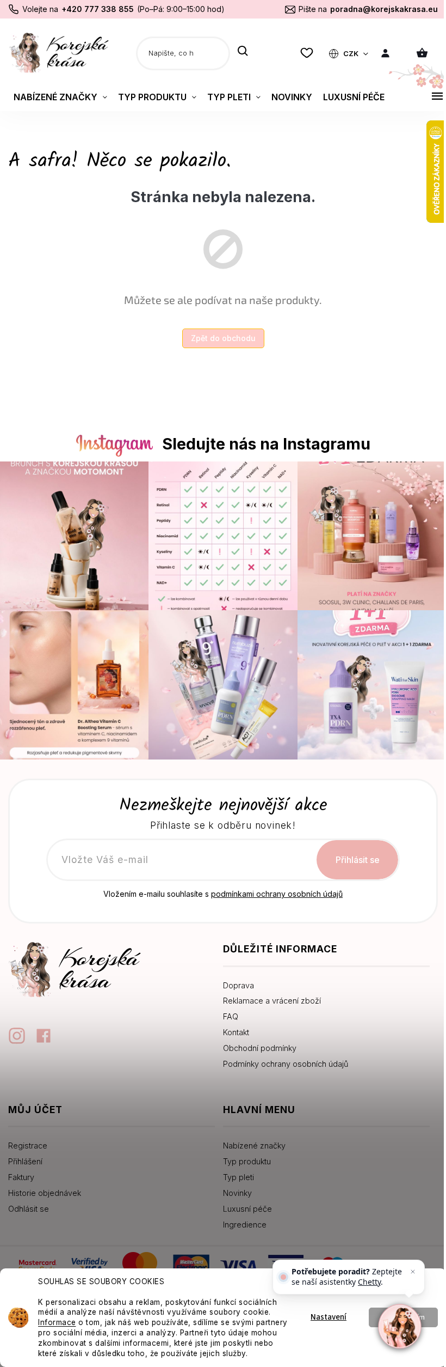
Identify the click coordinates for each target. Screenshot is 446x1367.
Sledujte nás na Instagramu (262, 443)
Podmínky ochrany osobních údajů (281, 1058)
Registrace (27, 1140)
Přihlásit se (353, 854)
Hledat (243, 52)
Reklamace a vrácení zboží (268, 995)
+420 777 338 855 (97, 9)
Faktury (21, 1171)
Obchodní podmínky (256, 1042)
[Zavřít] (405, 1272)
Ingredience (241, 1219)
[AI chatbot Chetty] (392, 1326)
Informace (57, 1312)
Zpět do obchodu (219, 338)
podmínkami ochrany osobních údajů (273, 888)
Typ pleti (234, 1171)
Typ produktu (243, 1156)
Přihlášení (25, 1156)
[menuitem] (60, 97)
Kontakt (232, 1026)
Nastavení (320, 1312)
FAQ (226, 1011)
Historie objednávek (44, 1187)
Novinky (233, 1187)
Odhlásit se (28, 1203)
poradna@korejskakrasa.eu (376, 9)
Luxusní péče (243, 1203)
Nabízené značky (250, 1140)
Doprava (234, 980)
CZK (343, 53)
